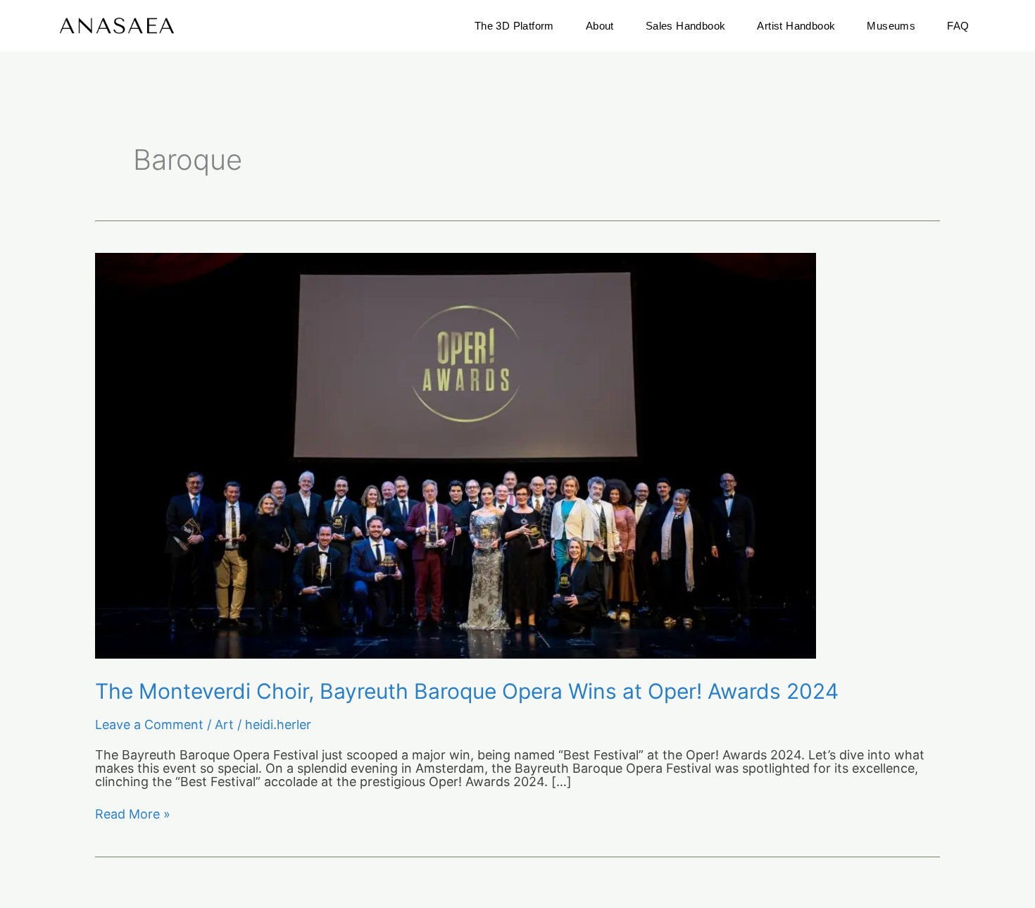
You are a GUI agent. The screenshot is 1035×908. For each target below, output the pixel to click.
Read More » (132, 814)
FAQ (958, 26)
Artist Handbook (796, 26)
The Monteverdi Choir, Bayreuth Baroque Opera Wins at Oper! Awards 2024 (467, 691)
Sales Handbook (686, 26)
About (600, 26)
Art (224, 724)
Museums (891, 26)
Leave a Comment (149, 724)
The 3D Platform (514, 26)
